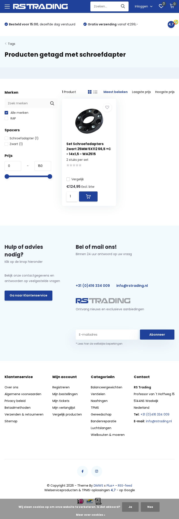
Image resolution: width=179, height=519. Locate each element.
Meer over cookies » (90, 515)
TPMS (95, 407)
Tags (11, 44)
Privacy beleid (15, 401)
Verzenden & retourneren (24, 414)
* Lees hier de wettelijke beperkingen (99, 343)
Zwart (16, 144)
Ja (130, 507)
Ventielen (98, 394)
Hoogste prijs (165, 92)
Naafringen (99, 401)
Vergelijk (77, 179)
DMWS (98, 485)
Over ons (11, 387)
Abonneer (157, 334)
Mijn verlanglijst (63, 407)
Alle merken (19, 112)
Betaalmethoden (18, 407)
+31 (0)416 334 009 (93, 285)
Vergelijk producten (67, 414)
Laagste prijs (141, 92)
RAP (13, 118)
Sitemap (11, 421)
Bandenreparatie (103, 421)
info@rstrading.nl (132, 285)
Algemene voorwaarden (23, 394)
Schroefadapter (24, 138)
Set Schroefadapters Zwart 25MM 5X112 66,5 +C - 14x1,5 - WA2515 (88, 149)
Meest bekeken (115, 92)
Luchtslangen (101, 428)
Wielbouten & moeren (108, 435)
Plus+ (110, 485)
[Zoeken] (123, 6)
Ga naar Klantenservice (28, 295)
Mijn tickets (60, 401)
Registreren (61, 387)
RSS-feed (125, 485)
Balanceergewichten (106, 387)
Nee (150, 507)
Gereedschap (101, 414)
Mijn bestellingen (65, 394)
